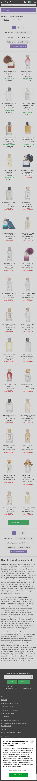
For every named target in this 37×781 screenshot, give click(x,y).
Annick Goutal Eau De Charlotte (9, 294)
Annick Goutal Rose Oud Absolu (9, 139)
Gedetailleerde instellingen (19, 770)
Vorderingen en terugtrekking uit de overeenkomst (13, 725)
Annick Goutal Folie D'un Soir (9, 72)
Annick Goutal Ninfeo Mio (9, 203)
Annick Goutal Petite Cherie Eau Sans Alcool (28, 105)
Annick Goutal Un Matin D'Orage (28, 234)
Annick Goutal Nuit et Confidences (28, 171)
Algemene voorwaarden (9, 710)
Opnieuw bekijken (7, 707)
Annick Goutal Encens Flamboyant (27, 355)
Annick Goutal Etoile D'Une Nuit (9, 234)
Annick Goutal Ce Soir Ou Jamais (28, 416)
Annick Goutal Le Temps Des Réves (9, 476)
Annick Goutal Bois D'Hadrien (9, 355)
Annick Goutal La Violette (9, 264)
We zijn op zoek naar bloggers (11, 733)
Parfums (6, 20)
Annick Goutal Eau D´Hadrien (9, 325)
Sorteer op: (8, 33)
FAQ (2, 696)
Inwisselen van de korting (10, 720)
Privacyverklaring (7, 713)
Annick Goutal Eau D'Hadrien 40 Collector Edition (28, 477)
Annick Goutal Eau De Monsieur (9, 104)
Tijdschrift (4, 729)
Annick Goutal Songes (28, 446)
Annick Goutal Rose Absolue (9, 171)
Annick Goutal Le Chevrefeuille (27, 203)
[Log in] (25, 2)
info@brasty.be (27, 688)
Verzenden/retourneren (9, 703)
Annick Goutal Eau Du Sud (9, 416)
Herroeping (5, 717)
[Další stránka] (23, 27)
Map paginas (5, 736)
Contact (4, 700)
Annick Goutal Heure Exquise (28, 509)
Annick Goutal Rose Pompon (27, 72)
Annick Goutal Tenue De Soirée (28, 264)
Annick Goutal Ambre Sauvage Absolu (28, 139)
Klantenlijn (10, 687)
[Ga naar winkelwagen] (29, 2)
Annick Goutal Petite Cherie (28, 294)
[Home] (2, 19)
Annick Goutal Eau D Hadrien (28, 385)
